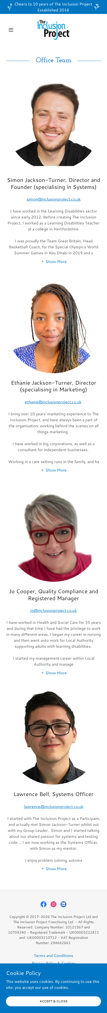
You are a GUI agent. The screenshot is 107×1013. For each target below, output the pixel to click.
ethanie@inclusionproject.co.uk (53, 402)
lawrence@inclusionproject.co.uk (53, 806)
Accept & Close (53, 1001)
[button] (13, 30)
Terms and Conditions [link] (53, 955)
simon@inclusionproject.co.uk (54, 199)
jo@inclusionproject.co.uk (53, 610)
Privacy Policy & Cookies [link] (54, 963)
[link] (53, 30)
